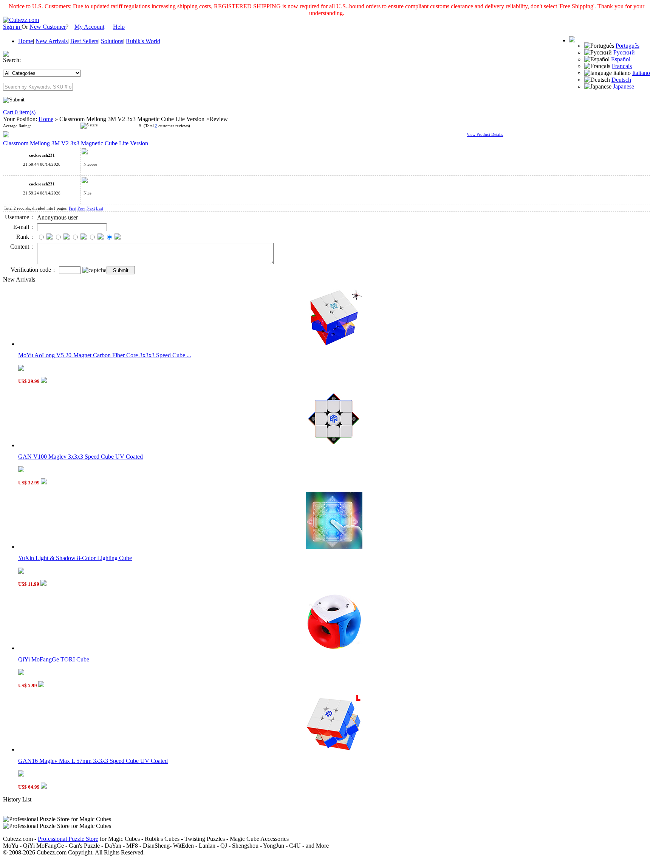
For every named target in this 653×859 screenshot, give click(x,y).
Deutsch (621, 79)
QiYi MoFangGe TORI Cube (53, 659)
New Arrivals (52, 41)
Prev (81, 208)
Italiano (641, 73)
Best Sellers (84, 41)
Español (620, 59)
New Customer (47, 26)
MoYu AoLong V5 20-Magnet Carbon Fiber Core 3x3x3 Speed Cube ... (104, 355)
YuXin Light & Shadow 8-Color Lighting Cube (75, 558)
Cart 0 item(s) (19, 112)
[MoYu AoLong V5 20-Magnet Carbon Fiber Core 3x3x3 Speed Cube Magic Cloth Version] (334, 344)
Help (119, 26)
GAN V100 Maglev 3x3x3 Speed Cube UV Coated (80, 456)
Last (99, 208)
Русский (624, 52)
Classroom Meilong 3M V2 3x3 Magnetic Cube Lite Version (75, 143)
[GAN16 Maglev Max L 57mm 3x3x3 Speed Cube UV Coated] (334, 749)
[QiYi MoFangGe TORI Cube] (334, 648)
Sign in (12, 26)
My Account (89, 26)
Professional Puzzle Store (68, 839)
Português (627, 45)
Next (91, 208)
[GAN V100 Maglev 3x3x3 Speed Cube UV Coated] (334, 445)
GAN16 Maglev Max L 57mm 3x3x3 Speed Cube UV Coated (93, 761)
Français (622, 66)
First (72, 208)
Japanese (623, 86)
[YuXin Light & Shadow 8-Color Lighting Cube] (334, 546)
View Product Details (485, 134)
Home (25, 41)
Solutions (112, 41)
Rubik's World (143, 41)
